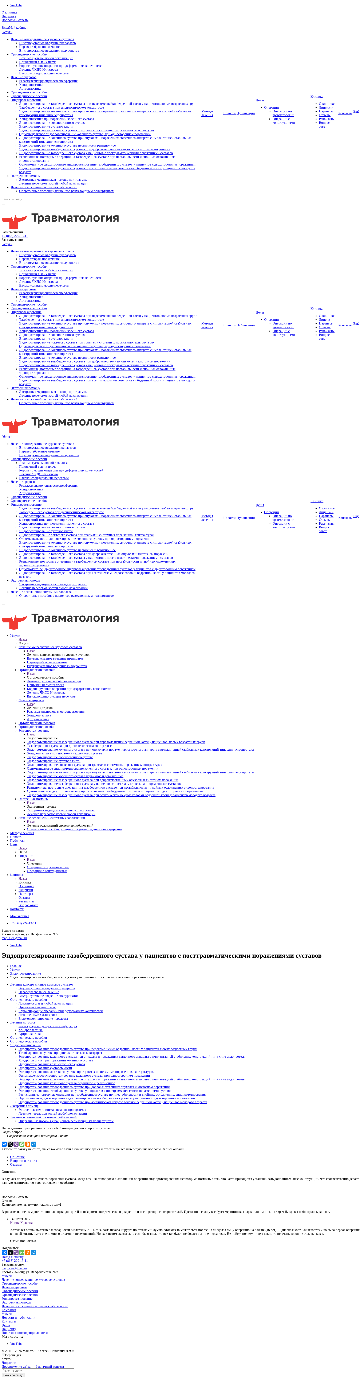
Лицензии (326, 107)
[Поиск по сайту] (3, 204)
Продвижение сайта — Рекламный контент (33, 1366)
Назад (23, 639)
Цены (260, 100)
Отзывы (325, 115)
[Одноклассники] (27, 1144)
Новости (229, 113)
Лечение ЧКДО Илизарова (38, 69)
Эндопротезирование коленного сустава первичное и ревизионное (67, 145)
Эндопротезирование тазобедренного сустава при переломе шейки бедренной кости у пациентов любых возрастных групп (108, 103)
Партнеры (326, 111)
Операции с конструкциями (284, 120)
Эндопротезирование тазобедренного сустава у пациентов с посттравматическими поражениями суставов (96, 153)
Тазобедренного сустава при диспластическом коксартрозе (61, 107)
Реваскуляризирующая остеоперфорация (48, 81)
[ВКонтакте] (4, 1144)
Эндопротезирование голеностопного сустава (52, 122)
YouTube (16, 5)
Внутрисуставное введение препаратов (47, 43)
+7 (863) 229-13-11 (15, 236)
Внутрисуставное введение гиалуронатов (49, 50)
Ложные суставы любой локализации (46, 58)
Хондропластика (31, 84)
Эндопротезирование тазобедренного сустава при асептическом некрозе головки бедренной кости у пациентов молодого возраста (113, 1102)
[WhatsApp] (21, 1144)
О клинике (9, 12)
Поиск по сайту (13, 1375)
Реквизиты (327, 119)
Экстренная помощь (25, 176)
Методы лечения (207, 113)
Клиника (316, 96)
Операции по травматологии (283, 113)
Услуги (7, 32)
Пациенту (9, 16)
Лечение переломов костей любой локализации (53, 183)
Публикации (246, 113)
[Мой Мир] (33, 1144)
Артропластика (30, 88)
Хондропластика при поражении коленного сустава (56, 119)
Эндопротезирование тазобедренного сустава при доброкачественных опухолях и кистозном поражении (94, 149)
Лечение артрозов (23, 77)
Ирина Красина (21, 1222)
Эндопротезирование (26, 100)
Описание (17, 1157)
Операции (271, 107)
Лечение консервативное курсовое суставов (42, 39)
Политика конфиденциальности (25, 1333)
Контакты (345, 113)
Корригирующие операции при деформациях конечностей (61, 65)
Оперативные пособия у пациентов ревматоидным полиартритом (66, 191)
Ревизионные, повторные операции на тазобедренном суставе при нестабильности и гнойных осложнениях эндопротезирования (112, 1094)
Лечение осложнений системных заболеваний (44, 187)
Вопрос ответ (324, 124)
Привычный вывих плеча (37, 62)
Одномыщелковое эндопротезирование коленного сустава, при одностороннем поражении (85, 134)
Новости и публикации (18, 1317)
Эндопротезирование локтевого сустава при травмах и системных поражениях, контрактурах (86, 130)
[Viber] (16, 1144)
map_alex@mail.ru (14, 938)
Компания (9, 1310)
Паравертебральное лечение (39, 46)
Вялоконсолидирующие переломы (44, 73)
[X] (10, 1144)
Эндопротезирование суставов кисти (46, 126)
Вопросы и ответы (15, 20)
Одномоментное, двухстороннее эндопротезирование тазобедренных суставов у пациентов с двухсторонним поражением (107, 164)
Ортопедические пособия (29, 54)
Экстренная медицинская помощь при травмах (53, 179)
